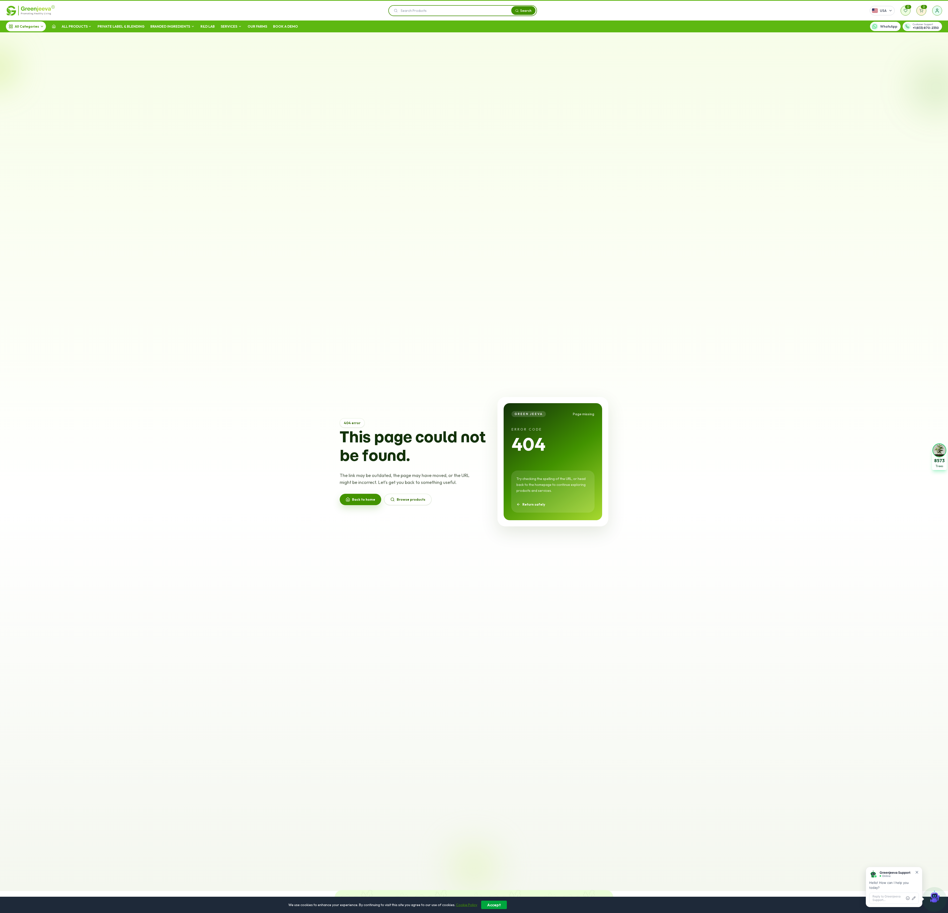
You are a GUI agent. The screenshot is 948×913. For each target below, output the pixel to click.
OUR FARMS (257, 26)
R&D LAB (207, 26)
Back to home (363, 499)
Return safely (533, 504)
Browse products (411, 499)
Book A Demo (285, 26)
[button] (939, 456)
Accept (494, 904)
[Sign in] (937, 11)
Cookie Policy (466, 905)
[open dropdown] (90, 26)
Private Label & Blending (121, 26)
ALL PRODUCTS (75, 26)
